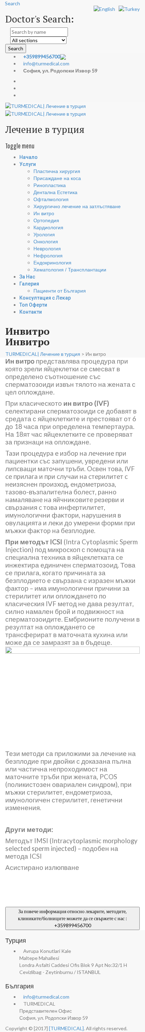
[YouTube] (21, 81)
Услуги (27, 164)
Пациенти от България (59, 291)
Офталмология (51, 199)
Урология (44, 234)
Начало (28, 157)
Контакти (30, 312)
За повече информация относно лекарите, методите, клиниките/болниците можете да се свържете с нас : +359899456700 (72, 918)
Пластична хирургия (56, 171)
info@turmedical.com (46, 63)
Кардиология (48, 227)
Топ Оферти (33, 305)
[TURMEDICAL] (66, 1028)
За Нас (27, 277)
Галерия (29, 284)
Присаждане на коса (57, 178)
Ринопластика (49, 185)
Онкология (45, 241)
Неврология (47, 248)
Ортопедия (46, 220)
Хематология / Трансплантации (69, 270)
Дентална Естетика (55, 192)
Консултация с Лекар (45, 298)
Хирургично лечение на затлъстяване (77, 206)
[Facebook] (21, 88)
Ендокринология (52, 262)
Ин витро (43, 213)
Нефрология (48, 255)
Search (15, 48)
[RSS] (21, 95)
